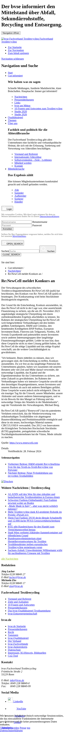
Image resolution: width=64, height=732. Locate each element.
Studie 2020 (20, 111)
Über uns (12, 123)
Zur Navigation (16, 50)
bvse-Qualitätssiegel (18, 638)
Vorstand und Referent (26, 154)
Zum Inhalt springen (18, 53)
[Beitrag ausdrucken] (7, 481)
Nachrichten (20, 96)
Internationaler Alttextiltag (27, 157)
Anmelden (7, 229)
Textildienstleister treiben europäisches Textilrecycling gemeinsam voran (28, 546)
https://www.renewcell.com (24, 442)
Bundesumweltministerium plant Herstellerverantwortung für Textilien (27, 540)
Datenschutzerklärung (49, 216)
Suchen (5, 251)
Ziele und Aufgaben (18, 601)
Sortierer (18, 198)
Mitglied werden (23, 163)
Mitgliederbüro (19, 236)
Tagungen (13, 635)
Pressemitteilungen (24, 99)
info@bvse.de (17, 680)
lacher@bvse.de (17, 577)
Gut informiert (15, 75)
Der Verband (14, 641)
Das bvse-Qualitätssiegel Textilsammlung (29, 610)
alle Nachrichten (9, 558)
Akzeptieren (6, 727)
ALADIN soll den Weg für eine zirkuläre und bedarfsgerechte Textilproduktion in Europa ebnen (34, 496)
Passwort (37, 225)
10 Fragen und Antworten (21, 604)
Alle (16, 190)
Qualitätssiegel (15, 117)
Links (17, 102)
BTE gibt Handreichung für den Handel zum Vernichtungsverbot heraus (31, 528)
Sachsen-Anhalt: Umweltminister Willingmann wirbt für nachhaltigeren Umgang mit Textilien (35, 552)
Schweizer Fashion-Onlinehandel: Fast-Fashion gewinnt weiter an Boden (32, 501)
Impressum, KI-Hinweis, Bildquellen (27, 652)
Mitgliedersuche (16, 168)
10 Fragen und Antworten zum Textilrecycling (38, 108)
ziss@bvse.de (16, 586)
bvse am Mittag (22, 105)
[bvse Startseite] (3, 259)
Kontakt (18, 165)
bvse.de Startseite (17, 626)
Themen (12, 120)
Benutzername (39, 222)
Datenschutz (14, 649)
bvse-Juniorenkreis (17, 646)
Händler (18, 201)
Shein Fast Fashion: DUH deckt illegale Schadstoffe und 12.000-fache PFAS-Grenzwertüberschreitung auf (35, 520)
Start (10, 72)
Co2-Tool (13, 655)
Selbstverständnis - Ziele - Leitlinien (33, 160)
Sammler (19, 193)
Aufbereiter (20, 195)
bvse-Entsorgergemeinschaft (22, 613)
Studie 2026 (20, 114)
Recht (11, 632)
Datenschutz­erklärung (11, 730)
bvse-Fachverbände (18, 644)
